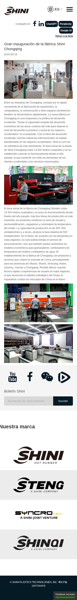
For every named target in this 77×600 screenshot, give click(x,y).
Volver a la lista (64, 36)
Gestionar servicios (65, 594)
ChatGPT (51, 24)
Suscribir (63, 401)
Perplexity (66, 24)
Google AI (66, 30)
